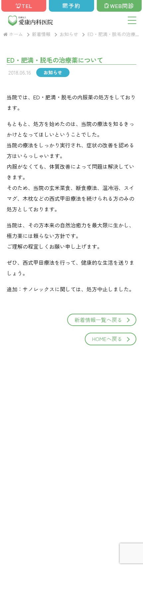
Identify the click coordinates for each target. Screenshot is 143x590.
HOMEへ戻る (107, 339)
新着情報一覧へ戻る (98, 320)
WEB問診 (122, 6)
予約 (74, 6)
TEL (27, 6)
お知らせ (53, 72)
